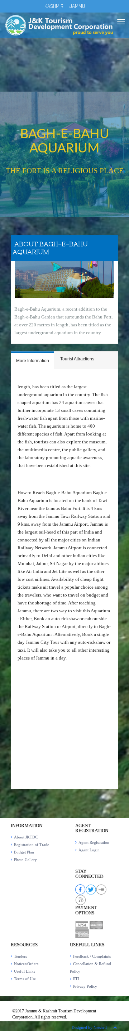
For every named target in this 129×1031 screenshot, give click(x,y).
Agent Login (89, 850)
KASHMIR (53, 6)
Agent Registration (93, 842)
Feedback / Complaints (92, 956)
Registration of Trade (31, 844)
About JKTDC (26, 837)
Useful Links (24, 971)
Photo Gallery (25, 859)
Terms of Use (25, 979)
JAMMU (77, 6)
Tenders (20, 956)
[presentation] (33, 361)
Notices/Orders (26, 964)
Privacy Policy (85, 986)
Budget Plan (24, 852)
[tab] (32, 360)
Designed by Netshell (89, 1027)
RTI (76, 979)
